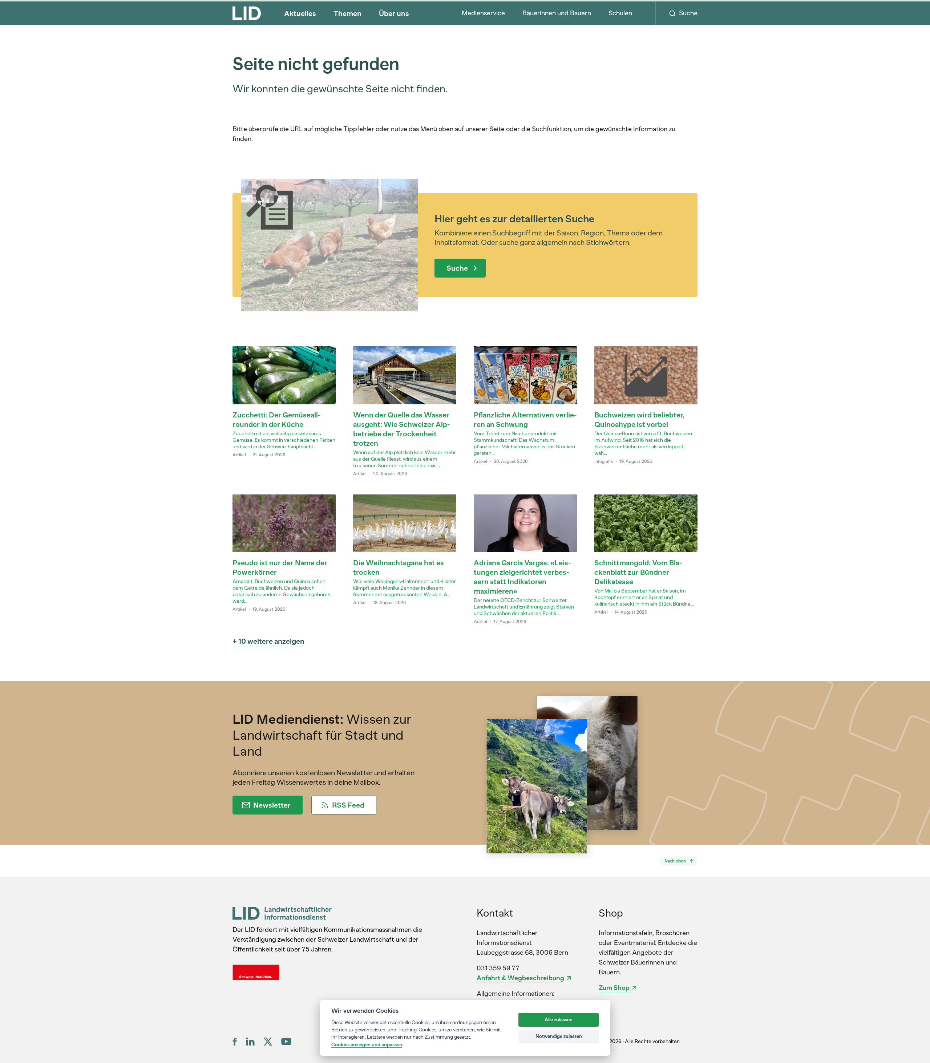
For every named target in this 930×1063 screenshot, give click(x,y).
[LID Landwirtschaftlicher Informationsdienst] (282, 913)
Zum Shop (614, 988)
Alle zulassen (559, 1019)
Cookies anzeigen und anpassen (366, 1044)
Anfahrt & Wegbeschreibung (520, 978)
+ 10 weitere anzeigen (268, 641)
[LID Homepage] (246, 13)
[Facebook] (234, 1042)
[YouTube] (286, 1041)
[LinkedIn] (250, 1042)
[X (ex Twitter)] (267, 1042)
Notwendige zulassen (558, 1036)
